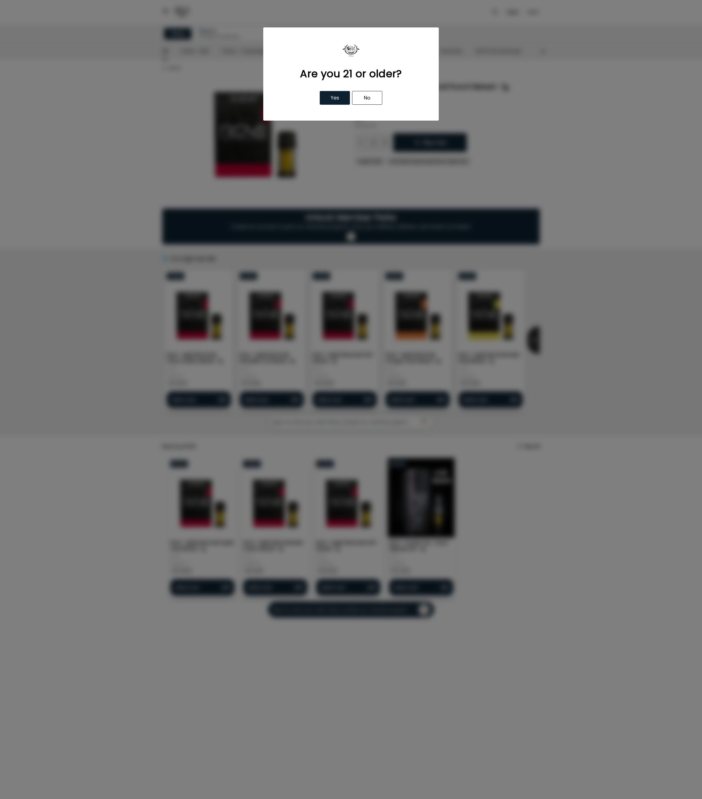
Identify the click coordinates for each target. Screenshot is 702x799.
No (367, 97)
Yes (335, 97)
